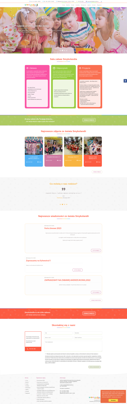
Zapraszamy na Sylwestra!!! (42, 382)
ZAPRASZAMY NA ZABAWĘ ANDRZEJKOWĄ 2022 (43, 384)
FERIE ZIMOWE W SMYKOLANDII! (44, 401)
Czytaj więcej (96, 250)
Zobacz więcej (97, 171)
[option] (63, 30)
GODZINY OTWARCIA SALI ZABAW (44, 393)
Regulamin (99, 5)
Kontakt (94, 5)
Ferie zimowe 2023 (41, 380)
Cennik (72, 5)
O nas (63, 5)
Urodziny (78, 5)
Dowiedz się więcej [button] (116, 396)
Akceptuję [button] (113, 400)
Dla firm (68, 5)
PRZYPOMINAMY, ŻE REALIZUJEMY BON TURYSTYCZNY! (46, 388)
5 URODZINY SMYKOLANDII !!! (43, 397)
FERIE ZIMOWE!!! (41, 399)
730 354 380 (81, 1)
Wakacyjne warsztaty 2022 (42, 395)
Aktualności (83, 5)
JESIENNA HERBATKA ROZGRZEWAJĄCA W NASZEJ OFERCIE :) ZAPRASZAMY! (46, 391)
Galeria (89, 5)
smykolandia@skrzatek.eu (92, 1)
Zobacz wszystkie (96, 300)
